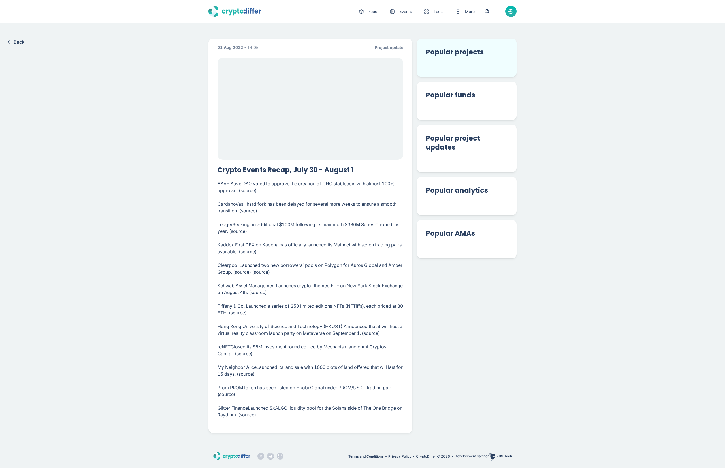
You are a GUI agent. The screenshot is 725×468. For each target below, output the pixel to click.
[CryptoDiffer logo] (234, 11)
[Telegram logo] (270, 456)
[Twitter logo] (260, 456)
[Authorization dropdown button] (511, 11)
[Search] (487, 11)
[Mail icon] (280, 456)
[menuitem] (368, 12)
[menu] (416, 11)
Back (19, 42)
